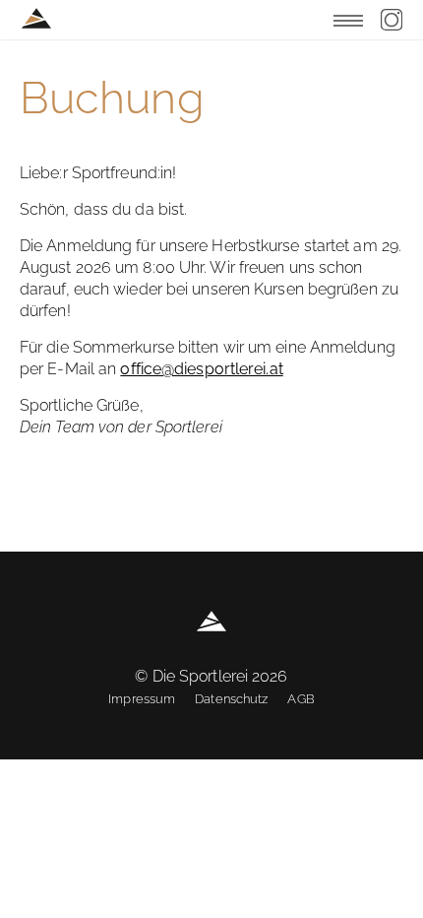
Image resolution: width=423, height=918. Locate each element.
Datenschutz (231, 698)
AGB (300, 698)
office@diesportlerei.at (201, 369)
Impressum (141, 698)
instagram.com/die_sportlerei (391, 20)
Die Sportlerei (36, 18)
